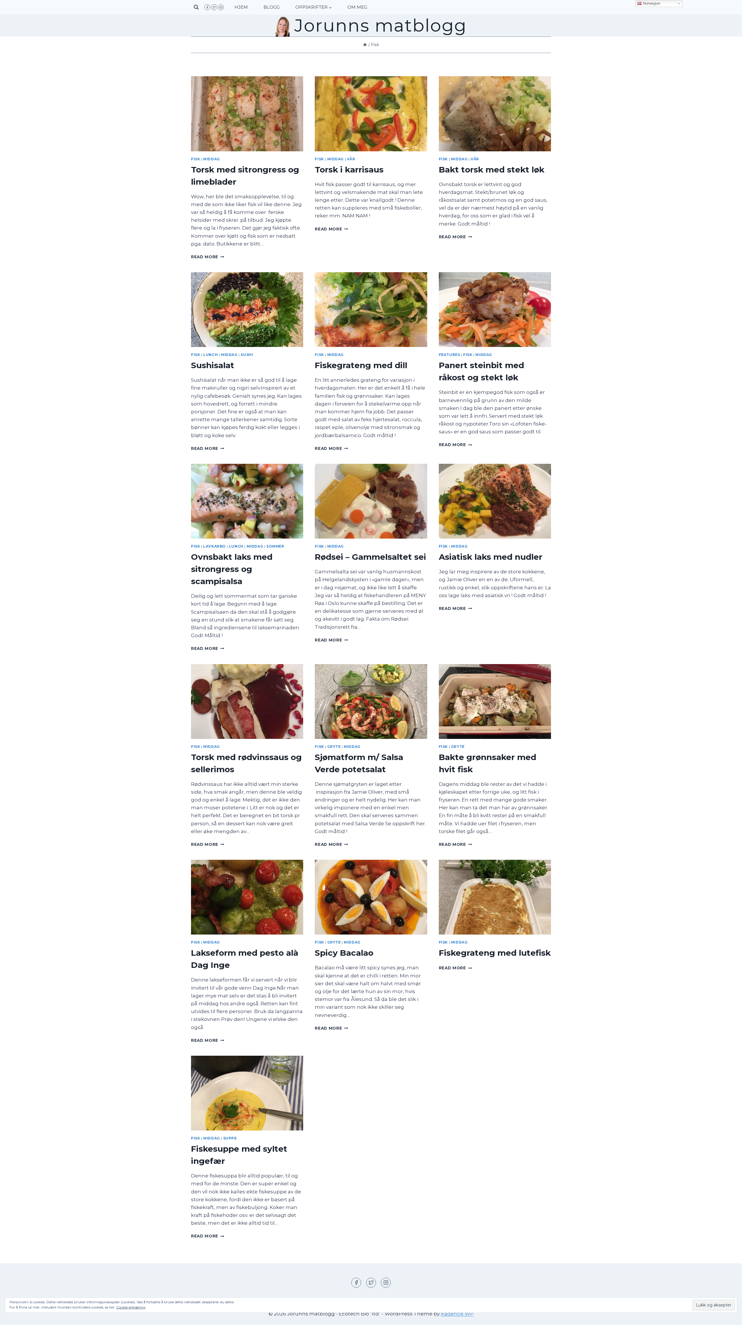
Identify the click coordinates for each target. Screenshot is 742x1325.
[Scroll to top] (727, 1316)
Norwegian (651, 3)
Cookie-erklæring (131, 1307)
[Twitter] (214, 7)
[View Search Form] (196, 7)
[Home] (365, 44)
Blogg (271, 7)
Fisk (195, 159)
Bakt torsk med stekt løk (491, 170)
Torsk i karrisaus (349, 170)
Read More (207, 257)
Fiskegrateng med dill (361, 365)
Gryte (334, 746)
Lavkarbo (214, 546)
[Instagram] (221, 7)
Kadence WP (457, 1314)
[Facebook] (207, 7)
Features (449, 354)
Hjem (241, 7)
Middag (211, 159)
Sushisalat (212, 365)
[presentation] (247, 113)
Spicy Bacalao (344, 953)
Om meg (357, 7)
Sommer (275, 546)
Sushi (247, 354)
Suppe (230, 1138)
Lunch (210, 354)
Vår (351, 159)
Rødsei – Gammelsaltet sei (370, 557)
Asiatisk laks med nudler (490, 557)
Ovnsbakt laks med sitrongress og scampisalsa (231, 569)
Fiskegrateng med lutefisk (495, 953)
